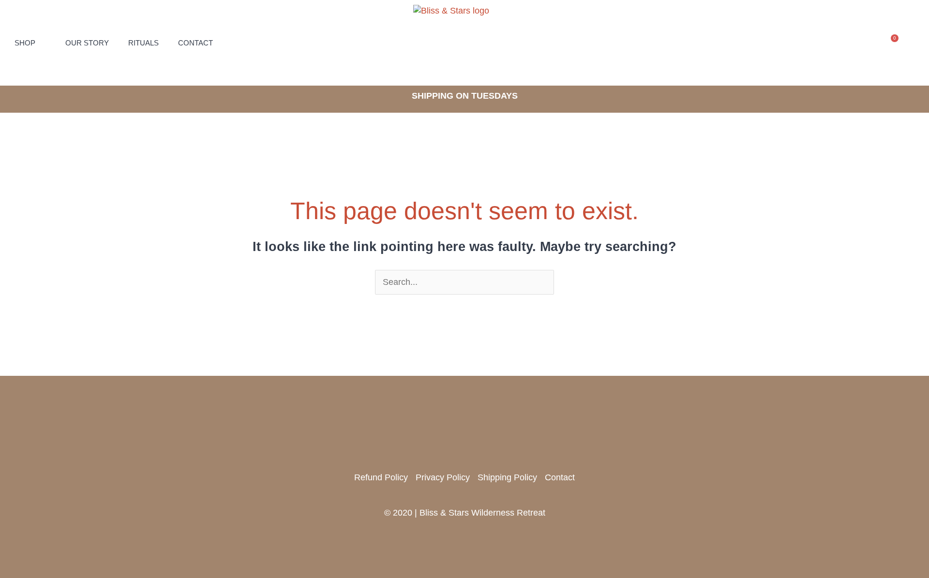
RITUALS (143, 43)
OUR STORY (87, 43)
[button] (862, 43)
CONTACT (195, 43)
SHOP (25, 43)
